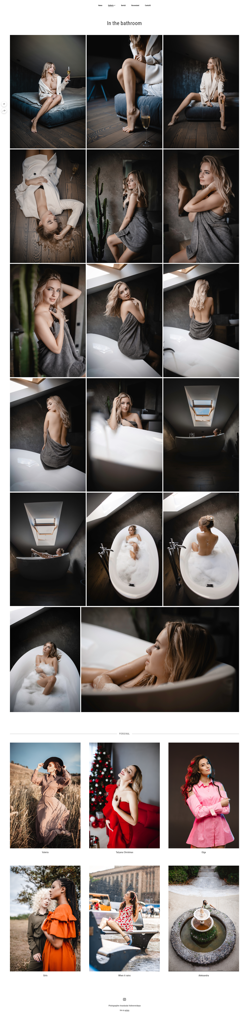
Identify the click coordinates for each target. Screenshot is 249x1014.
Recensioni (135, 5)
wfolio (127, 1010)
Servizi (123, 5)
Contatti (148, 5)
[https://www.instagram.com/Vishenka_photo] (124, 999)
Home (100, 5)
